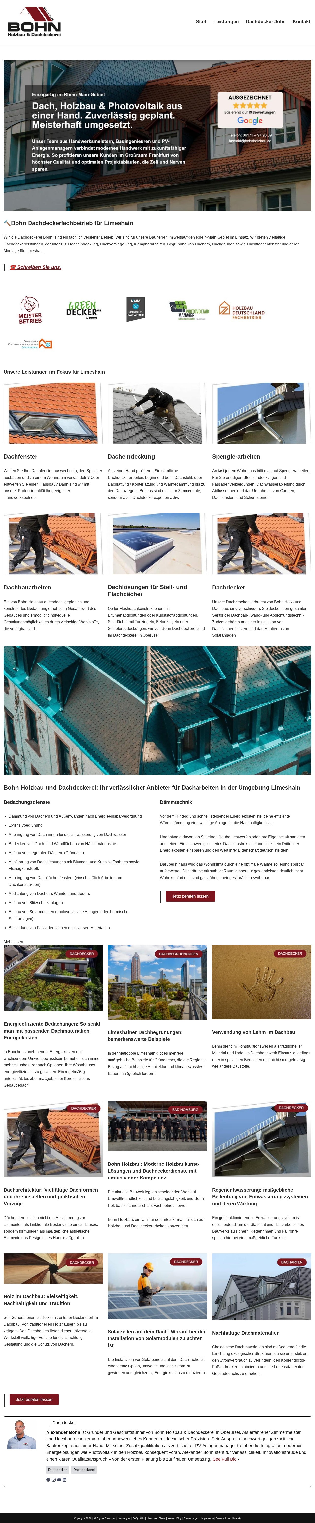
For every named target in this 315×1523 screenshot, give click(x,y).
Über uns (152, 1518)
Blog (179, 1518)
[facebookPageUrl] (48, 1480)
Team (162, 1518)
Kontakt (301, 21)
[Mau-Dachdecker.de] (34, 21)
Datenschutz (223, 1518)
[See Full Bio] (238, 1459)
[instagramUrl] (54, 1480)
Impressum (207, 1518)
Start (201, 21)
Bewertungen (191, 1518)
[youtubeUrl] (59, 1480)
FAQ (135, 1518)
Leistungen (226, 21)
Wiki (142, 1518)
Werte (171, 1518)
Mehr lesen (13, 942)
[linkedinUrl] (64, 1480)
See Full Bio (224, 1459)
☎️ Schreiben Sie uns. (35, 267)
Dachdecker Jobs (266, 21)
